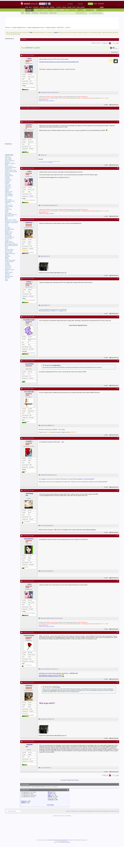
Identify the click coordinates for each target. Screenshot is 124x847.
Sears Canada (8, 252)
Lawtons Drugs (8, 205)
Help (95, 3)
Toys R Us (7, 268)
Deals (30, 7)
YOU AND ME (29, 392)
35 (114, 48)
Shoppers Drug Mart (70, 69)
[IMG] (49, 795)
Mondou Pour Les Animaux (11, 221)
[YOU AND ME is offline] (28, 402)
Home (26, 7)
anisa (29, 58)
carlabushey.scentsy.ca (47, 675)
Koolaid (29, 441)
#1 (117, 55)
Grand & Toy (8, 187)
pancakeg (29, 493)
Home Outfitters (9, 195)
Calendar (27, 13)
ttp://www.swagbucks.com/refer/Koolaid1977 (83, 479)
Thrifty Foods (8, 267)
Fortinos (7, 183)
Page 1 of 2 (105, 43)
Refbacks (23, 802)
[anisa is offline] (28, 69)
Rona (6, 248)
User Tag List (23, 39)
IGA (6, 198)
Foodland (7, 182)
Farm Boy (7, 178)
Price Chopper (8, 236)
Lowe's (6, 212)
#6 (117, 316)
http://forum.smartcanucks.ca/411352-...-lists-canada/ (52, 429)
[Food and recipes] (95, 7)
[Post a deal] (102, 7)
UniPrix (7, 271)
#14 (117, 682)
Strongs (7, 258)
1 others (57, 618)
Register (101, 3)
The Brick (7, 264)
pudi (44, 570)
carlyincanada (46, 205)
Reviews (69, 7)
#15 (117, 741)
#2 (117, 121)
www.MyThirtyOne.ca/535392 (46, 676)
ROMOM (29, 744)
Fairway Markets (9, 175)
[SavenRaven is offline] (28, 549)
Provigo (7, 240)
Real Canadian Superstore (11, 244)
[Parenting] (97, 7)
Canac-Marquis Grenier (10, 167)
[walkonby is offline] (28, 233)
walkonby (45, 92)
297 (29, 661)
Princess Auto (8, 238)
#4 (117, 219)
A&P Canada (8, 158)
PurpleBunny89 (28, 320)
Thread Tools (114, 52)
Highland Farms (9, 191)
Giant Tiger (7, 186)
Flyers (47, 7)
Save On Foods (9, 250)
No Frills (7, 226)
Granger (48, 570)
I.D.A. (6, 197)
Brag (79, 10)
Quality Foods (8, 241)
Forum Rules (50, 805)
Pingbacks (24, 801)
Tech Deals (36, 7)
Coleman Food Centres (10, 170)
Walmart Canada (9, 276)
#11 (117, 535)
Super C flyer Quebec (10, 260)
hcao (41, 92)
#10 (117, 490)
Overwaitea (7, 228)
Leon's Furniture (9, 206)
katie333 (29, 125)
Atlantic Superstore (9, 160)
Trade (100, 10)
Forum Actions (44, 13)
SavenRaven (50, 474)
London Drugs (8, 209)
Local (89, 10)
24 (29, 248)
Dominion (7, 173)
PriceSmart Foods (9, 237)
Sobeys (7, 254)
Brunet (6, 164)
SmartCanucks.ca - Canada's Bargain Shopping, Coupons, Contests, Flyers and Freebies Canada (90, 811)
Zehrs (6, 279)
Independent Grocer (10, 201)
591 (29, 417)
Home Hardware (9, 194)
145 (29, 467)
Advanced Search (97, 13)
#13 (117, 632)
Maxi (6, 217)
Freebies (52, 7)
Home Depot (8, 193)
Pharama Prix (8, 233)
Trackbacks (51, 799)
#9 (117, 437)
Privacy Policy (113, 811)
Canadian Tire (8, 168)
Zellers (6, 280)
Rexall (6, 246)
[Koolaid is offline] (28, 452)
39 (29, 148)
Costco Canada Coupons (11, 171)
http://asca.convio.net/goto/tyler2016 (98, 481)
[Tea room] (90, 7)
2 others (54, 92)
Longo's (7, 210)
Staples (7, 257)
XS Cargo (7, 277)
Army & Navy (8, 159)
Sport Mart (7, 256)
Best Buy (7, 162)
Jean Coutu (8, 202)
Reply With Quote (114, 104)
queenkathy (29, 364)
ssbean (48, 92)
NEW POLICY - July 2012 (33, 48)
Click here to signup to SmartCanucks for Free (30, 108)
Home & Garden (81, 7)
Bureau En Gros (9, 166)
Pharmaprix (62, 69)
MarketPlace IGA (9, 216)
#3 (117, 168)
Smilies (50, 793)
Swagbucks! (51, 162)
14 (29, 761)
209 (29, 296)
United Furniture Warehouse (9, 273)
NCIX (6, 225)
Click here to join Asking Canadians (86, 529)
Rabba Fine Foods (9, 242)
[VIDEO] (50, 796)
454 (29, 349)
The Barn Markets (9, 261)
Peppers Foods (8, 232)
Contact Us (68, 811)
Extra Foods (8, 174)
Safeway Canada (9, 249)
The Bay (7, 263)
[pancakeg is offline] (28, 504)
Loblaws (7, 207)
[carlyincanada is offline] (28, 646)
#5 (117, 278)
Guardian (7, 189)
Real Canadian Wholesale (11, 245)
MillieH (49, 425)
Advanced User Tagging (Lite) (53, 840)
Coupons (42, 7)
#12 (117, 580)
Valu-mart (7, 275)
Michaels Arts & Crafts (10, 219)
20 (29, 83)
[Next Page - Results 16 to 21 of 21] (114, 43)
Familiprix (7, 177)
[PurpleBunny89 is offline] (28, 330)
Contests (58, 7)
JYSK (6, 203)
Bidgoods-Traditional (10, 163)
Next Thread (74, 780)
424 (29, 564)
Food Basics (8, 181)
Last (116, 43)
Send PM (106, 104)
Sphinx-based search (66, 842)
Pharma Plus (8, 234)
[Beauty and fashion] (93, 7)
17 (29, 519)
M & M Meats (8, 213)
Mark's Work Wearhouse (11, 214)
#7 (117, 360)
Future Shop (8, 185)
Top (67, 10)
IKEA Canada (8, 199)
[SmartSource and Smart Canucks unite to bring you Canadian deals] (11, 147)
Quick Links (53, 13)
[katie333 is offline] (28, 134)
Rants (74, 7)
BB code (50, 792)
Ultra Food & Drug (9, 269)
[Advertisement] (52, 114)
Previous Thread (65, 780)
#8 (117, 388)
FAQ (23, 13)
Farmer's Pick (8, 179)
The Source (8, 265)
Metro (6, 218)
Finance (64, 7)
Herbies (7, 190)
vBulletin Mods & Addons (64, 840)
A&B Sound (8, 156)
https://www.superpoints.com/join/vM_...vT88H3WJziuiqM (64, 673)
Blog (23, 10)
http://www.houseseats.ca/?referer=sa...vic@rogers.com (52, 310)
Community (35, 13)
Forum (29, 10)
